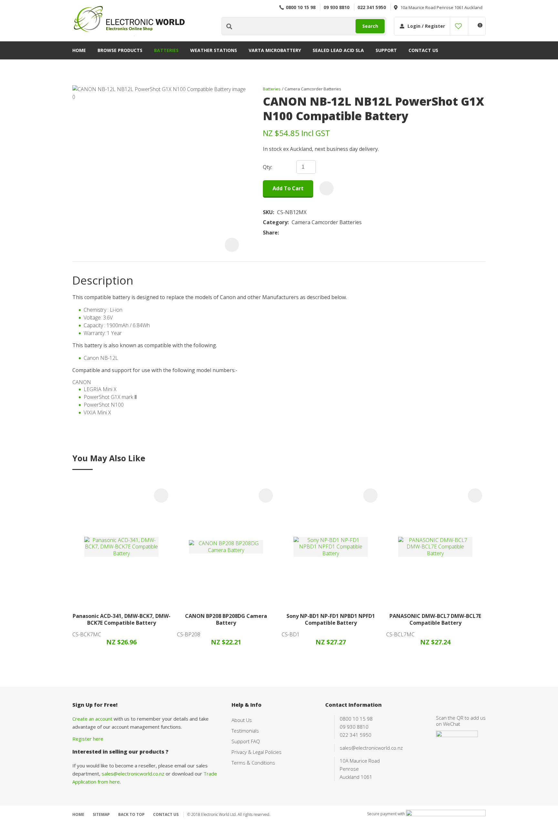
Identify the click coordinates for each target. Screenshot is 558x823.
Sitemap (101, 814)
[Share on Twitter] (292, 232)
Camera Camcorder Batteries (312, 89)
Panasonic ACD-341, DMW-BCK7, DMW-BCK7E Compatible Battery (121, 619)
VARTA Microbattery (275, 50)
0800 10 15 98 (300, 7)
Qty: (267, 167)
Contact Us (423, 50)
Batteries (166, 50)
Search (370, 26)
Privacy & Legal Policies (257, 752)
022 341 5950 (371, 7)
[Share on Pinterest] (312, 233)
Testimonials (245, 730)
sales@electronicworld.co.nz (133, 773)
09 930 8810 (336, 7)
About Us (242, 720)
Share (270, 232)
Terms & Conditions (253, 762)
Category (275, 222)
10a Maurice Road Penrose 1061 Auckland (441, 7)
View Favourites (458, 26)
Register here (87, 738)
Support (386, 50)
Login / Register (426, 26)
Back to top (131, 814)
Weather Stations (213, 50)
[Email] (301, 232)
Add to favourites (161, 495)
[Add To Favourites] (326, 188)
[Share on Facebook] (283, 233)
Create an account (92, 718)
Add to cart (288, 188)
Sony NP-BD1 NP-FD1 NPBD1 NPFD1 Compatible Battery (330, 619)
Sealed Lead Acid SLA (338, 50)
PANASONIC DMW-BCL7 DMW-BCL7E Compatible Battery (435, 619)
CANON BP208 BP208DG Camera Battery (226, 619)
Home (79, 50)
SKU (268, 212)
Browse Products (120, 50)
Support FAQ (246, 741)
